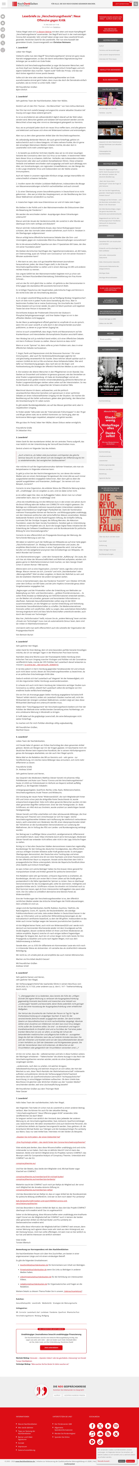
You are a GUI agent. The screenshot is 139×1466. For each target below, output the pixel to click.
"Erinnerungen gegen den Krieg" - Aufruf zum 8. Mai (110, 18)
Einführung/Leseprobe (107, 465)
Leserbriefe (36, 1303)
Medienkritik (46, 1303)
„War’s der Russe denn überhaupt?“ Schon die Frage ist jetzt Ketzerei (110, 183)
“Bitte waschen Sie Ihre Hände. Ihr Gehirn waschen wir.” (50, 1364)
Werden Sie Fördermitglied (65, 1433)
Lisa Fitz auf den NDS (110, 89)
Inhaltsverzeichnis (105, 456)
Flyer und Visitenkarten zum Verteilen (110, 289)
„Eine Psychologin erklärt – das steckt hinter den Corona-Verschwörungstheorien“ (51, 1142)
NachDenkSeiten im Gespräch (110, 123)
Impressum (22, 1446)
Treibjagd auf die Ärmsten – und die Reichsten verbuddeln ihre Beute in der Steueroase (110, 202)
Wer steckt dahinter (25, 1427)
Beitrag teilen (3, 16)
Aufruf (101, 46)
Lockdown (45, 1312)
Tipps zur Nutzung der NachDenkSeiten (26, 1432)
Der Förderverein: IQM (63, 1424)
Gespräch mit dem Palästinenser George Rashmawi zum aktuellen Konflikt (110, 144)
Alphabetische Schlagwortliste (110, 301)
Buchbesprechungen (106, 554)
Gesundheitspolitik (23, 1303)
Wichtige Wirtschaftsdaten (108, 277)
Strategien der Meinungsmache (65, 1303)
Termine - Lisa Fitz (105, 113)
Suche (136, 4)
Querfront (62, 1312)
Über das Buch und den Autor (109, 537)
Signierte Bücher (105, 478)
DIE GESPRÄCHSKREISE (69, 1386)
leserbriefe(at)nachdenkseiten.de (34, 1265)
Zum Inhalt (103, 541)
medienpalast (69, 1464)
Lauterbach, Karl (33, 1312)
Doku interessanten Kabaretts (109, 262)
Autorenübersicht (110, 349)
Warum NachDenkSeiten (27, 1424)
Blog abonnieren (110, 80)
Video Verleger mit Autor (107, 550)
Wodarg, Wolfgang (42, 1316)
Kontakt (21, 1443)
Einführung (103, 545)
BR (17, 1312)
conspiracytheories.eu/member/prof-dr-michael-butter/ (40, 1176)
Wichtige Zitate (104, 273)
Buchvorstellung (104, 401)
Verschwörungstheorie (25, 1316)
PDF (3, 29)
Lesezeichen (103, 461)
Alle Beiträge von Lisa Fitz (108, 108)
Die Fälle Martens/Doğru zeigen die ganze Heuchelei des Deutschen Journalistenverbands (110, 211)
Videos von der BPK (105, 323)
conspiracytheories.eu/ (26, 1163)
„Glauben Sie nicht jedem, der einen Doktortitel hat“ (38, 1137)
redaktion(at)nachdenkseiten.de (33, 1284)
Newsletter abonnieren (110, 70)
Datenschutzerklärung (26, 1450)
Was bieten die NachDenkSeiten (110, 30)
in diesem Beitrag (43, 31)
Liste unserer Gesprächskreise (109, 55)
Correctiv (22, 1312)
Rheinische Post (73, 1312)
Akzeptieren (130, 1461)
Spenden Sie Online (62, 1437)
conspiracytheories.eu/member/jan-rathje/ (34, 1190)
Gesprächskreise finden (74, 1395)
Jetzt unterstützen (124, 3)
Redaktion (56, 27)
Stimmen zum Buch (106, 469)
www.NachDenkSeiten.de (25, 1461)
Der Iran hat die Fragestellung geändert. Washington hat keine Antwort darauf (110, 192)
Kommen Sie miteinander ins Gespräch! (68, 1390)
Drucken (3, 23)
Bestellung (102, 474)
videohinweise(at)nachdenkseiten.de (35, 1277)
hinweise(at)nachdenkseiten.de (33, 1269)
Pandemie (53, 1312)
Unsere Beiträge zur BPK (107, 319)
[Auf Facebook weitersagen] (3, 38)
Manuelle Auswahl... (104, 1461)
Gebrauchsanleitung (73, 1291)
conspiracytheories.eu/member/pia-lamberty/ (35, 1179)
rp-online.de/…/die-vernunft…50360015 (41, 665)
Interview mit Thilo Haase (108, 59)
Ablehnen (122, 1461)
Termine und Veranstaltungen (109, 50)
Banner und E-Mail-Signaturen (25, 1438)
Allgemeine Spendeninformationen (64, 1428)
